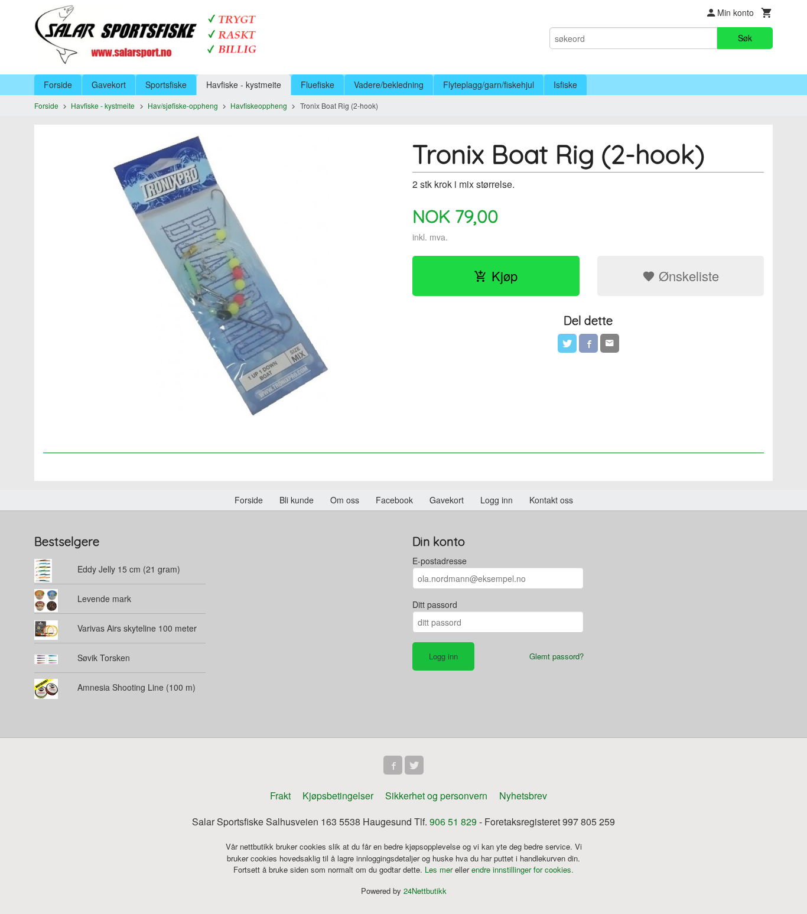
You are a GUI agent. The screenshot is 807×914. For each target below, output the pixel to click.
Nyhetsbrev (523, 795)
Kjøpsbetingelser (337, 795)
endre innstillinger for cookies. (522, 869)
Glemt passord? (556, 656)
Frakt (280, 795)
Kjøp (505, 275)
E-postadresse (439, 561)
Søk (745, 38)
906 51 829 (453, 821)
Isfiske (565, 84)
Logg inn (496, 500)
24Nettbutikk (425, 890)
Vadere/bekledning (389, 84)
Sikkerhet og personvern (436, 795)
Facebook (394, 500)
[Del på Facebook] (588, 343)
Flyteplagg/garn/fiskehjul (488, 84)
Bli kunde (296, 500)
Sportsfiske (166, 84)
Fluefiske (317, 84)
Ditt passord (434, 604)
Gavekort (109, 84)
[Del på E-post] (609, 343)
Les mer (440, 869)
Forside (58, 84)
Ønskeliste (687, 275)
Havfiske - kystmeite (243, 84)
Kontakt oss (551, 500)
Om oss (344, 500)
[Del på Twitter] (567, 343)
